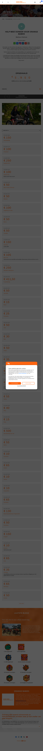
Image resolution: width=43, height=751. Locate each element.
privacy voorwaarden (22, 373)
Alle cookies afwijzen (21, 385)
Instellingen (28, 383)
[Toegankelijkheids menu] (41, 1)
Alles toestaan (14, 383)
